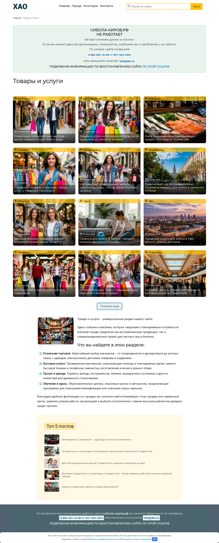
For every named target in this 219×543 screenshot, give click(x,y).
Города (76, 6)
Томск (87, 201)
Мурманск (154, 98)
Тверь (86, 252)
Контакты (106, 6)
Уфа (150, 201)
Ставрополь (155, 252)
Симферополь (156, 150)
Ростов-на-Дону (92, 150)
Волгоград (24, 98)
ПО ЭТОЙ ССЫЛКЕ (156, 66)
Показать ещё (109, 306)
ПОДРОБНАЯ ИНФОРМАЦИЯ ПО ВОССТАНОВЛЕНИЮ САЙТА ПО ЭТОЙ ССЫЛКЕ (109, 523)
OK (154, 539)
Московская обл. (93, 98)
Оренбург (23, 150)
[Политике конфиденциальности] (103, 539)
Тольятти (23, 201)
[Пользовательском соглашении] (135, 539)
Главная (64, 6)
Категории (90, 6)
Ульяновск (24, 252)
